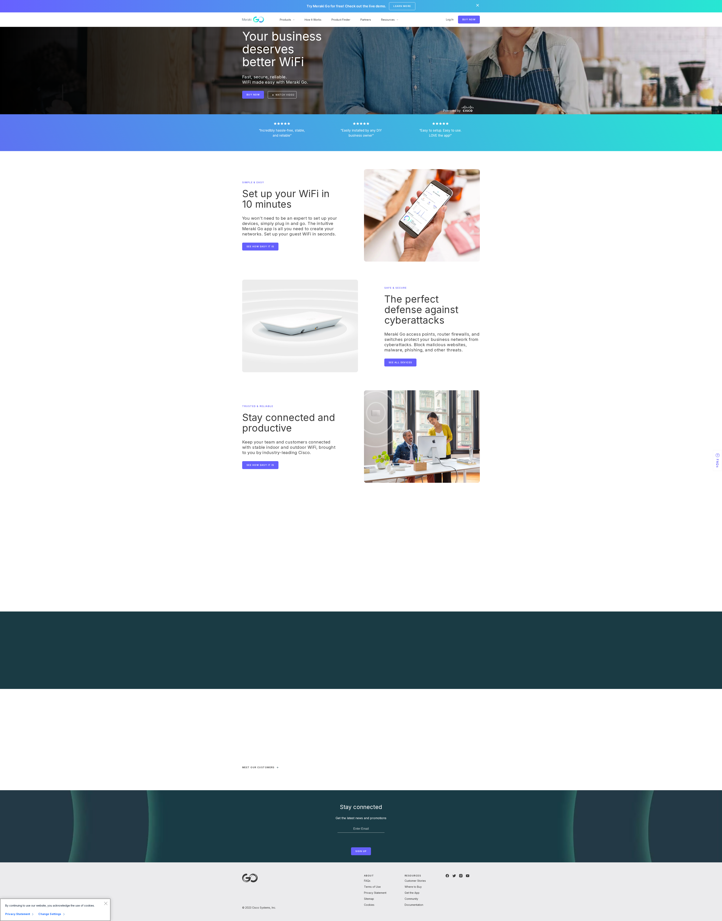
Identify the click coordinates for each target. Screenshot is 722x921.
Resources (388, 19)
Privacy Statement (375, 892)
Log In (450, 19)
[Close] (106, 903)
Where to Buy (413, 886)
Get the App (412, 892)
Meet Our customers (258, 767)
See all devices (400, 362)
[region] (55, 909)
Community (411, 898)
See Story (254, 759)
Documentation (414, 904)
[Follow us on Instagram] (461, 876)
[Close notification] (477, 5)
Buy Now (469, 19)
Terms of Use (372, 886)
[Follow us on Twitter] (454, 876)
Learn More (402, 6)
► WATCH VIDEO (283, 94)
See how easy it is (260, 246)
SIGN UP (360, 851)
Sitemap (369, 898)
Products (285, 19)
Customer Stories (415, 880)
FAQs (367, 880)
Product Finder (340, 19)
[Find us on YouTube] (468, 876)
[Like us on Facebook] (447, 876)
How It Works (313, 19)
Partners (365, 19)
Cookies (369, 904)
